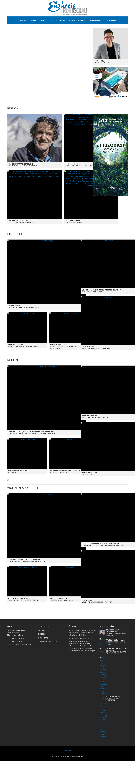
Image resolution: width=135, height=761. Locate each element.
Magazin (34, 20)
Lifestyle (53, 20)
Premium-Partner (95, 20)
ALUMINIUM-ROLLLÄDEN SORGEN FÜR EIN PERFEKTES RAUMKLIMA (104, 544)
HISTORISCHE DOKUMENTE (75, 221)
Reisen (62, 20)
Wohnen (72, 20)
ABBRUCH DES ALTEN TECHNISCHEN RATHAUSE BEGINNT (85, 165)
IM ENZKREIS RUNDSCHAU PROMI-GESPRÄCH (24, 307)
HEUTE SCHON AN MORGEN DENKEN (62, 599)
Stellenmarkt (110, 20)
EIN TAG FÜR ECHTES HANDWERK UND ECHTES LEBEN (27, 560)
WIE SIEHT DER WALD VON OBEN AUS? (95, 417)
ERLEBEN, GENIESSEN (102, 62)
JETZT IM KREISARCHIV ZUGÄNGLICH (21, 221)
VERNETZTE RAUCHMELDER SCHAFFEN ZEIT (97, 601)
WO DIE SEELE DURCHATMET (65, 471)
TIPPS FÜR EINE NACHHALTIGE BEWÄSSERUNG (23, 599)
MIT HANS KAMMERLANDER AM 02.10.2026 (23, 165)
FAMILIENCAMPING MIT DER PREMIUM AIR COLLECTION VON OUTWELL (32, 433)
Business (81, 20)
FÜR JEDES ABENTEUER (90, 473)
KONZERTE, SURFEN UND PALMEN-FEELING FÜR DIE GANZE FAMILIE (67, 346)
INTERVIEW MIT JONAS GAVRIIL (103, 291)
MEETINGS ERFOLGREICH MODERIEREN (114, 698)
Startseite (23, 20)
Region (43, 20)
